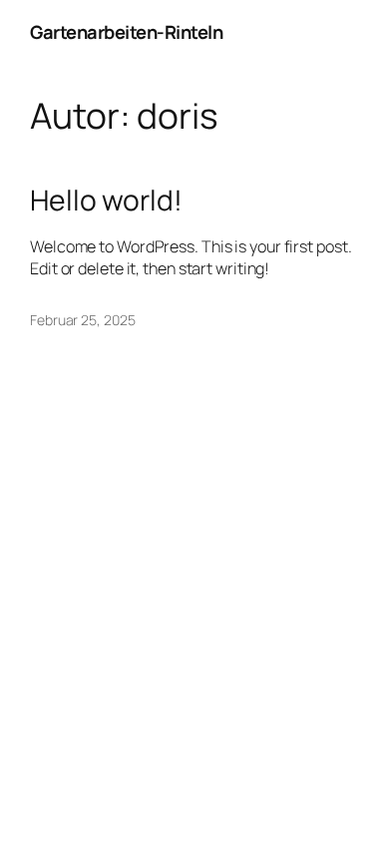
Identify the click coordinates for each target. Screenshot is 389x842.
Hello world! (106, 200)
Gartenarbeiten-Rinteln (126, 32)
